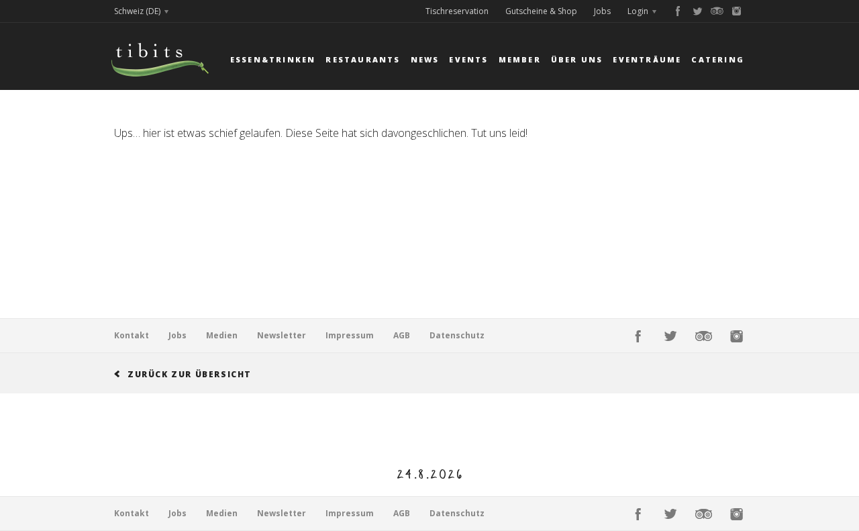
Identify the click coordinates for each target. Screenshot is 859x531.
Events (468, 59)
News (425, 59)
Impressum (349, 335)
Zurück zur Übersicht (190, 374)
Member (520, 59)
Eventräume (647, 59)
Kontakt (131, 335)
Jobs (602, 11)
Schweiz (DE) (137, 11)
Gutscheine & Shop (541, 11)
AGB (401, 335)
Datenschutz (457, 335)
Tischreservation (457, 11)
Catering (717, 59)
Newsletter (281, 335)
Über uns (577, 59)
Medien (222, 335)
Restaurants (362, 59)
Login (637, 11)
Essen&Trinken (273, 59)
